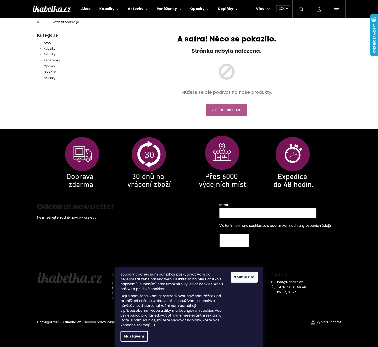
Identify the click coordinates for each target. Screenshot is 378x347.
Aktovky (50, 54)
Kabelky (49, 48)
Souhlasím (244, 277)
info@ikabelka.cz (290, 282)
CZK (282, 8)
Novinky (49, 78)
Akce (47, 42)
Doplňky (50, 72)
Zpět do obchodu (226, 110)
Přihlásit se (234, 240)
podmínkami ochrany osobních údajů (300, 225)
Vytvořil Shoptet (329, 322)
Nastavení (134, 336)
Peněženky (52, 60)
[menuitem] (86, 9)
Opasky (49, 66)
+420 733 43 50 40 (291, 287)
